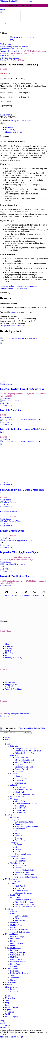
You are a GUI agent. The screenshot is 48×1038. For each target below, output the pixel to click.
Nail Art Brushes (22, 872)
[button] (5, 398)
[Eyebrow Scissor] (8, 502)
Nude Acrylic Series (23, 893)
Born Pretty (15, 755)
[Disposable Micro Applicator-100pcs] (16, 540)
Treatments (14, 978)
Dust (17, 918)
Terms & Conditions (13, 689)
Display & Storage (17, 952)
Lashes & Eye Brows (19, 973)
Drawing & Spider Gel (24, 760)
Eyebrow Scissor (8, 511)
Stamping (14, 842)
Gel (16, 847)
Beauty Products (13, 46)
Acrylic (13, 884)
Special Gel (20, 810)
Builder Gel (15, 895)
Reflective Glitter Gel (24, 767)
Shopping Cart (11, 684)
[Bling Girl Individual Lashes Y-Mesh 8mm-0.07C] (21, 441)
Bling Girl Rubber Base (25, 753)
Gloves (13, 980)
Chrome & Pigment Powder (26, 826)
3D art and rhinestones (24, 822)
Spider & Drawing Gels (25, 794)
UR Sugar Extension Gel (25, 907)
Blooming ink (20, 824)
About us (9, 646)
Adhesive (14, 911)
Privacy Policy (39, 728)
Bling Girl (14, 746)
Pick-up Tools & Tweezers (26, 877)
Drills (12, 941)
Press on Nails (16, 959)
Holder (18, 849)
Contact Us (4, 716)
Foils (17, 831)
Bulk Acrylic (20, 886)
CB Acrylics (20, 888)
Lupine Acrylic (21, 891)
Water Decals (20, 840)
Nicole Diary (20, 861)
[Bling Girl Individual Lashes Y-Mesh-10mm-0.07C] (21, 420)
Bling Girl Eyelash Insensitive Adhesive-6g (22, 389)
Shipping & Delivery (13, 658)
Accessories (15, 881)
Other (12, 946)
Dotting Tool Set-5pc (9, 60)
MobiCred (9, 653)
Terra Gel (19, 771)
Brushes (13, 913)
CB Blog (8, 648)
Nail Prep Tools (16, 925)
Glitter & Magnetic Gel (24, 762)
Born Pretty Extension (24, 902)
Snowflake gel (21, 806)
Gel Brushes (20, 920)
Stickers (18, 838)
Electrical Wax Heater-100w (14, 576)
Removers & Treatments (20, 929)
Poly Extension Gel (18, 897)
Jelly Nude (19, 764)
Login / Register (11, 1016)
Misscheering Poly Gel (24, 904)
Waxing (24, 46)
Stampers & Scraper (23, 854)
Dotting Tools (20, 865)
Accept (20, 1037)
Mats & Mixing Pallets (24, 870)
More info (8, 1037)
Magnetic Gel (20, 783)
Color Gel (19, 776)
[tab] (9, 127)
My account (10, 682)
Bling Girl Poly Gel (23, 900)
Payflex (8, 651)
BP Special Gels (21, 758)
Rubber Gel (20, 787)
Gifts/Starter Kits (17, 955)
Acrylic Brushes (21, 916)
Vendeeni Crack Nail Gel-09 (12, 51)
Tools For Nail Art (17, 863)
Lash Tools (14, 971)
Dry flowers (20, 829)
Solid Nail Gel (21, 808)
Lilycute (13, 774)
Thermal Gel (20, 813)
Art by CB (14, 819)
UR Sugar (14, 799)
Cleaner (18, 845)
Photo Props (15, 964)
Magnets (18, 868)
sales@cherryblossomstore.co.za (13, 325)
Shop (7, 644)
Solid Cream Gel (17, 797)
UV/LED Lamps (17, 936)
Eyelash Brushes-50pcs (12, 530)
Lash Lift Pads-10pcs (11, 410)
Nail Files (14, 923)
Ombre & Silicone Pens (24, 874)
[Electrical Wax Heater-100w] (12, 564)
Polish (17, 852)
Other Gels (14, 785)
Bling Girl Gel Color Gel (25, 748)
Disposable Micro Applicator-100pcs (19, 552)
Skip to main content (23, 1)
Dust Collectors (16, 943)
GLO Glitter (15, 817)
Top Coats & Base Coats (20, 932)
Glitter (17, 833)
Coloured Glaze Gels (23, 790)
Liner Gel (19, 780)
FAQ (7, 655)
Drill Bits (14, 950)
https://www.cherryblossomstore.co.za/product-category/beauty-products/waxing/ (19, 287)
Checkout (9, 687)
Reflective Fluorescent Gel (26, 803)
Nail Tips (14, 957)
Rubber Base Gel (22, 769)
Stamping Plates (16, 856)
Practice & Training (18, 962)
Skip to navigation (7, 1)
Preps (12, 927)
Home (3, 46)
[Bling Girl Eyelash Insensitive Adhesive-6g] (18, 338)
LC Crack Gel (21, 778)
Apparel (13, 966)
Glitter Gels (20, 801)
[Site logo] (10, 21)
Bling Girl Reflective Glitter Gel (28, 751)
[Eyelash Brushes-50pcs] (10, 521)
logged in (14, 312)
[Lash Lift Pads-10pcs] (9, 400)
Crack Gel (19, 792)
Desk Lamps (15, 939)
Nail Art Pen (20, 836)
